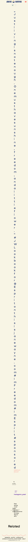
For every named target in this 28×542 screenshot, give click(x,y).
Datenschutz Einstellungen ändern (11, 538)
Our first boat (14, 510)
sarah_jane (15, 483)
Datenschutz (19, 537)
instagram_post (17, 470)
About (24, 538)
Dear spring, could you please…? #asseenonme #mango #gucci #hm (18, 510)
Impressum (7, 537)
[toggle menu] (25, 1)
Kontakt (13, 537)
